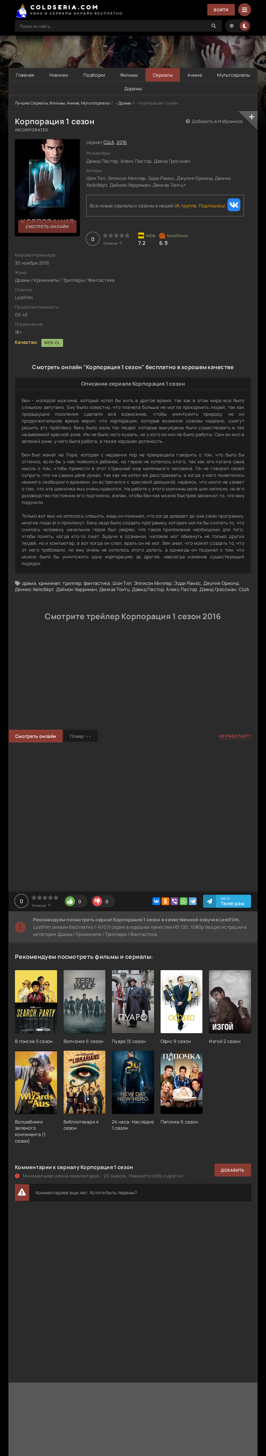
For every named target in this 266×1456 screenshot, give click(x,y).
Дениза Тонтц (114, 589)
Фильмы (129, 75)
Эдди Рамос (187, 583)
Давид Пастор (147, 589)
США (108, 142)
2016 (121, 142)
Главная (25, 75)
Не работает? (235, 736)
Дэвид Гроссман (218, 589)
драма (29, 583)
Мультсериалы (233, 75)
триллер (72, 583)
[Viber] (174, 901)
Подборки (94, 75)
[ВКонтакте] (156, 901)
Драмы (124, 103)
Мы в (233, 901)
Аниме (194, 75)
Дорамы (133, 88)
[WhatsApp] (183, 901)
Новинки (58, 75)
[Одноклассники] (165, 901)
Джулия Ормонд (221, 583)
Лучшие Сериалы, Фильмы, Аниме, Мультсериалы (62, 103)
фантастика (97, 583)
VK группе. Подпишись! (200, 206)
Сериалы (163, 75)
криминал (49, 583)
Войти (221, 10)
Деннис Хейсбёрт (34, 589)
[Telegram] (193, 901)
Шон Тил (122, 583)
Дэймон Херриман (76, 589)
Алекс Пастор (181, 589)
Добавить (233, 1170)
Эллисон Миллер (153, 583)
